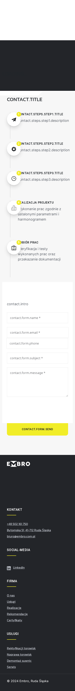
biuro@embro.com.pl (21, 536)
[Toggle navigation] (69, 24)
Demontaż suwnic (19, 660)
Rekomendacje (17, 614)
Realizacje (14, 607)
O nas (11, 595)
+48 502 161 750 (17, 524)
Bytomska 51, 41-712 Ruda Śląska (29, 530)
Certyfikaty (14, 620)
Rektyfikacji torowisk (21, 648)
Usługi (11, 601)
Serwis (11, 666)
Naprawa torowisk (19, 654)
